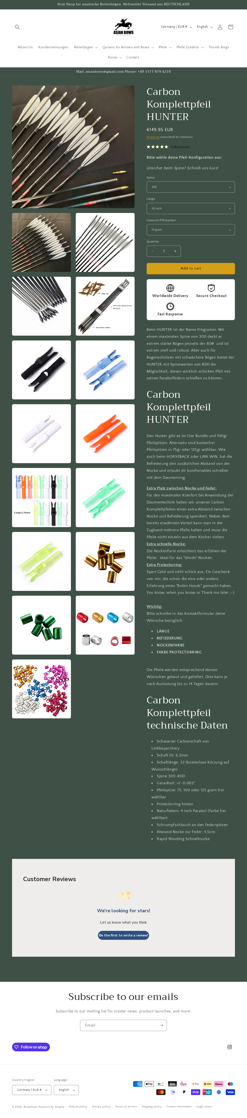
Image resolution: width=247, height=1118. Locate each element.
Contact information (179, 1106)
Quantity (153, 241)
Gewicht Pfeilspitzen (161, 220)
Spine (151, 177)
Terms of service (126, 1106)
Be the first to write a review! (123, 935)
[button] (17, 27)
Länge (151, 198)
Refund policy (78, 1106)
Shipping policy (152, 1106)
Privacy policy (101, 1106)
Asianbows (30, 1106)
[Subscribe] (161, 1025)
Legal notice (204, 1106)
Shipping (153, 137)
